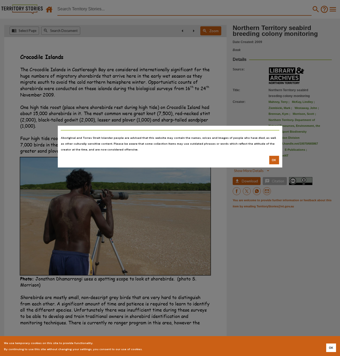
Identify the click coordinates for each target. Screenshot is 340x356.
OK (274, 160)
